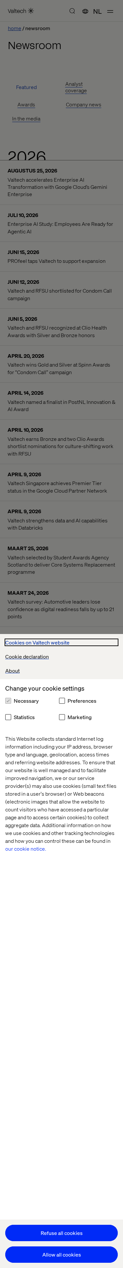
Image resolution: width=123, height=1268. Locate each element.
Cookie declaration (27, 656)
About (12, 670)
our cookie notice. (25, 848)
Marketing (80, 717)
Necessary (26, 700)
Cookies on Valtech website (37, 642)
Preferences (82, 700)
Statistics (24, 717)
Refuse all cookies (62, 1232)
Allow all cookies (61, 1254)
